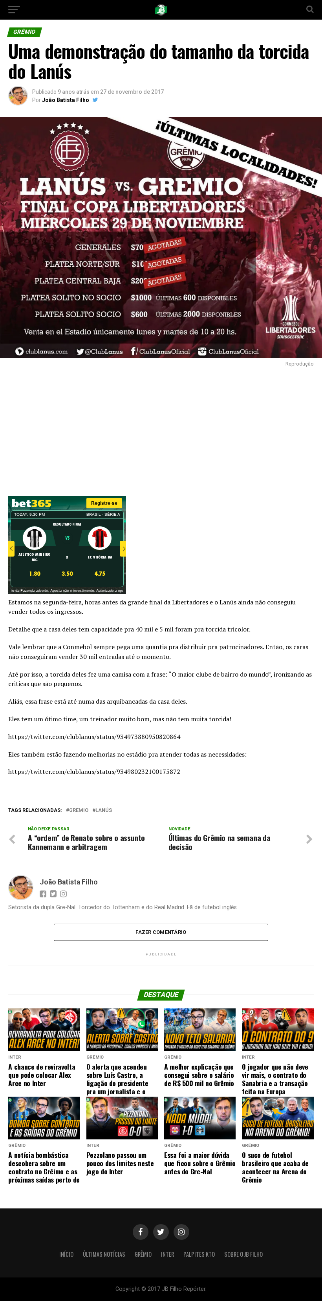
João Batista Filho (65, 100)
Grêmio (143, 1254)
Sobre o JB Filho (243, 1254)
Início (66, 1254)
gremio (78, 810)
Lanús (103, 810)
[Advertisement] (160, 429)
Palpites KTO (199, 1254)
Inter (167, 1254)
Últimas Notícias (104, 1254)
